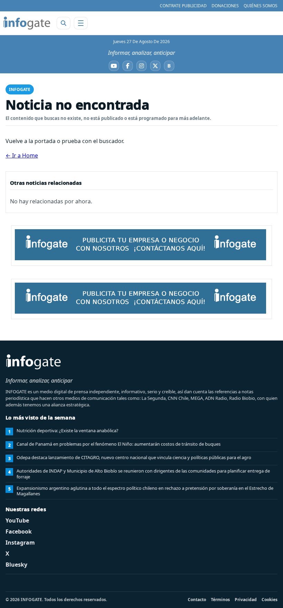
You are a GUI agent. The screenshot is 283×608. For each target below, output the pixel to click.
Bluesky (16, 564)
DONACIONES (225, 6)
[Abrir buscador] (63, 23)
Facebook (19, 531)
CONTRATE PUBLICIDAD (183, 6)
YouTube (17, 520)
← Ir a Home (22, 155)
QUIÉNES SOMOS (260, 6)
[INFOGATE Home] (27, 23)
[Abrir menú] (81, 23)
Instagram (20, 542)
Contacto (197, 599)
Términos (220, 599)
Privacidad (246, 599)
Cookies (269, 599)
